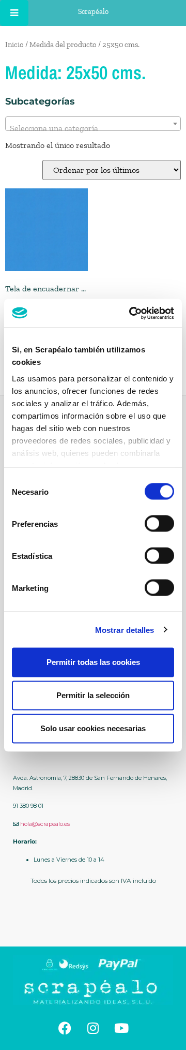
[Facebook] (65, 1028)
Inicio (14, 44)
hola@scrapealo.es (45, 823)
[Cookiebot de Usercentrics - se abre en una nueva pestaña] (131, 313)
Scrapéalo (93, 11)
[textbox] (93, 128)
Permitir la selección (93, 695)
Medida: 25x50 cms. (75, 72)
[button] (93, 922)
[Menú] (14, 13)
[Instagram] (93, 1028)
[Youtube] (121, 1028)
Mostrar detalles (124, 629)
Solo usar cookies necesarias (93, 728)
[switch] (159, 523)
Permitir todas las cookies (93, 662)
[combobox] (93, 123)
